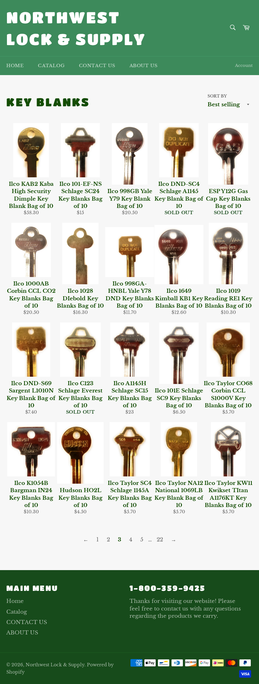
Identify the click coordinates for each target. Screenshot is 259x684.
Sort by (217, 96)
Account (244, 65)
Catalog (51, 65)
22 (160, 539)
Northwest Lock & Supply (76, 28)
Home (15, 65)
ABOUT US (144, 65)
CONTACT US (97, 65)
